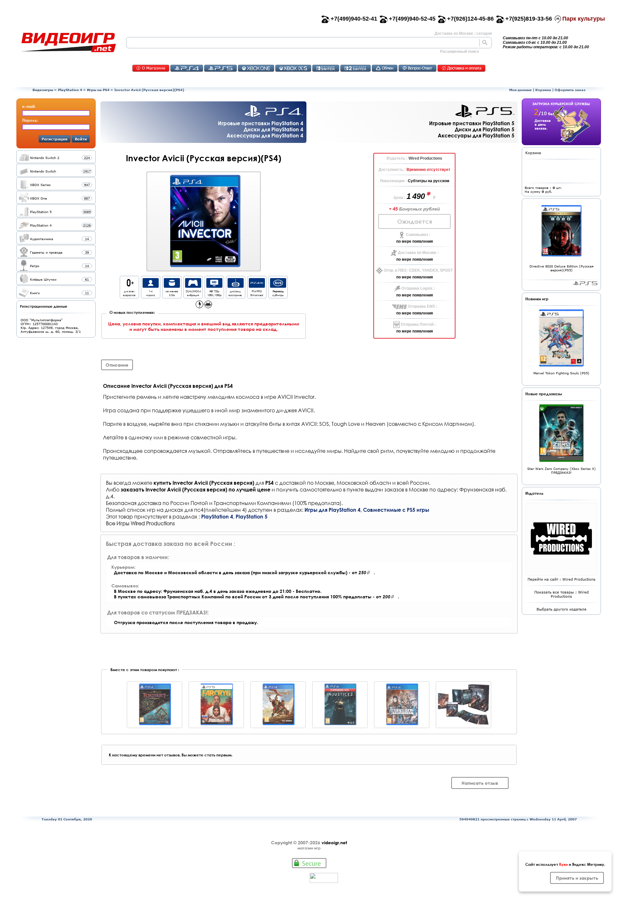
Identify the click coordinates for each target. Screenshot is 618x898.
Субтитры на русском (428, 181)
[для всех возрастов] (129, 286)
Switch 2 (355, 68)
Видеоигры (43, 90)
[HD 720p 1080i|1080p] (214, 286)
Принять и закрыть (577, 878)
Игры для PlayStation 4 (332, 510)
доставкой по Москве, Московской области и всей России (354, 482)
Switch (325, 68)
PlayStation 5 (251, 516)
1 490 (416, 196)
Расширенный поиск (459, 51)
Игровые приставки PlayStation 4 (260, 123)
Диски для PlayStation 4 (273, 129)
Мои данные (520, 90)
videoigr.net (334, 842)
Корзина (543, 90)
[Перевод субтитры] (278, 286)
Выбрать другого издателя (561, 609)
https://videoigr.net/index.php (68, 42)
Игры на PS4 (98, 90)
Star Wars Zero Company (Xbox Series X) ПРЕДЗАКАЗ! (561, 470)
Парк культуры (583, 18)
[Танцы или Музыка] (199, 306)
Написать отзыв (480, 783)
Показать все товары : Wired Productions (561, 594)
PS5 (220, 68)
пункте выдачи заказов (375, 489)
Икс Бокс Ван (256, 68)
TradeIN (384, 68)
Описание (117, 365)
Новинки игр (536, 298)
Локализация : (394, 181)
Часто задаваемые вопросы (417, 68)
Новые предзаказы (543, 393)
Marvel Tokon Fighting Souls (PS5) (561, 373)
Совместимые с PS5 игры (396, 510)
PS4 (186, 68)
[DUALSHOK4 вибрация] (193, 286)
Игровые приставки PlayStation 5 (471, 123)
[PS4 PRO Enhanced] (257, 286)
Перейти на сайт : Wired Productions (561, 579)
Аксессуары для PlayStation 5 (476, 135)
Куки (563, 864)
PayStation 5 (585, 283)
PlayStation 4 (70, 90)
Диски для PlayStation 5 (484, 129)
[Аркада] (208, 306)
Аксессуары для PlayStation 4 (265, 135)
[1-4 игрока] (151, 286)
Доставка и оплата (461, 68)
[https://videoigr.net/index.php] (68, 42)
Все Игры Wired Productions (140, 523)
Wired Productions (425, 158)
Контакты (150, 68)
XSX (293, 68)
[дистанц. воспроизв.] (236, 286)
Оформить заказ (570, 90)
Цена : (400, 197)
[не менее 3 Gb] (172, 286)
